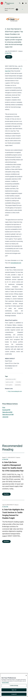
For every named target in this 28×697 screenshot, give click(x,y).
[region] (14, 685)
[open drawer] (25, 3)
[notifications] (22, 3)
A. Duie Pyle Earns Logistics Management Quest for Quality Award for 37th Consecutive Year (13, 466)
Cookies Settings (14, 685)
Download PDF (6, 410)
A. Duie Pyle (8, 53)
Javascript (5, 417)
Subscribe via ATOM (7, 414)
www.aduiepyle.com (16, 263)
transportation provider (11, 379)
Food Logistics (9, 384)
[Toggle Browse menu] (22, 9)
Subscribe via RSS (7, 412)
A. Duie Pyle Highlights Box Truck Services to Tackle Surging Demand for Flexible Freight (13, 514)
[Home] (7, 3)
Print (3, 407)
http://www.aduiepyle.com (15, 391)
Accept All (14, 694)
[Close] (26, 675)
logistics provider (9, 382)
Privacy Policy (5, 682)
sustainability (18, 384)
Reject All (14, 689)
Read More (6, 494)
